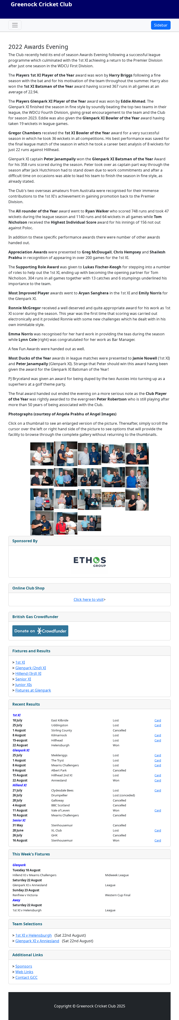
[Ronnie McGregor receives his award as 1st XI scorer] (89, 499)
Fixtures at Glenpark (33, 690)
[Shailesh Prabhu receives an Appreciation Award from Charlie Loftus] (113, 476)
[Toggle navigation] (14, 25)
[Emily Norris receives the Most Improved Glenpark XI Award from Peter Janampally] (65, 499)
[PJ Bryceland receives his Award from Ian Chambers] (65, 522)
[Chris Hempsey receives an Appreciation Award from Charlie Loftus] (89, 476)
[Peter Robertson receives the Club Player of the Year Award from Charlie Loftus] (89, 522)
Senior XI (23, 679)
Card (158, 720)
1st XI (20, 662)
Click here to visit (88, 599)
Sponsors (23, 966)
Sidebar (161, 25)
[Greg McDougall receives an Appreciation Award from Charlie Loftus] (65, 476)
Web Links (24, 971)
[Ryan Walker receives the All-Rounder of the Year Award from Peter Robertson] (137, 453)
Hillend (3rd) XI (28, 673)
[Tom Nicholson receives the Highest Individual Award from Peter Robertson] (42, 476)
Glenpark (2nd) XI (30, 667)
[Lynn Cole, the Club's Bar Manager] (113, 499)
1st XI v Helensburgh (33, 935)
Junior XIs (23, 684)
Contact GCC (26, 977)
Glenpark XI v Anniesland (37, 940)
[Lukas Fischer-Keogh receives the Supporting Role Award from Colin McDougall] (137, 476)
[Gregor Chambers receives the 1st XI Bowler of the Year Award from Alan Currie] (89, 453)
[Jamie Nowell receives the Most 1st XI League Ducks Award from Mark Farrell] (137, 499)
